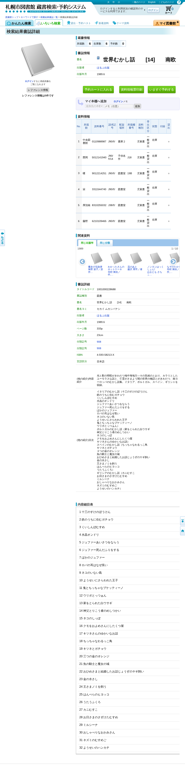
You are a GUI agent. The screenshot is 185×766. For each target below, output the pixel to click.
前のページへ (2, 238)
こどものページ (166, 2)
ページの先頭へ (182, 520)
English (152, 2)
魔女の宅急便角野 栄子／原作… (95, 269)
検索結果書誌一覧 (49, 17)
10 (176, 248)
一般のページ (138, 2)
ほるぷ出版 (103, 67)
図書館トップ (11, 17)
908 (99, 341)
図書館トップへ (182, 530)
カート (169, 10)
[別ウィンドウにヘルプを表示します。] (179, 2)
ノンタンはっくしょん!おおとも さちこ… (155, 270)
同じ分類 (105, 242)
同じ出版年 (87, 242)
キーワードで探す (29, 17)
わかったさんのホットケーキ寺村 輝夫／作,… (116, 270)
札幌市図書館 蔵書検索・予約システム (43, 7)
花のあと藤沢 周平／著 (135, 268)
